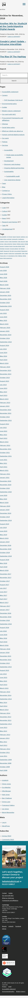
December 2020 (5, 481)
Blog (3, 187)
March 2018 (4, 571)
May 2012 (3, 742)
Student (6, 253)
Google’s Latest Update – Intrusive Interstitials (13, 43)
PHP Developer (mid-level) (13, 100)
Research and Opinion (9, 222)
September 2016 (6, 624)
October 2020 (5, 488)
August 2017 (4, 585)
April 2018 (3, 567)
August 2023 (4, 381)
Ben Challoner (7, 798)
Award (14, 237)
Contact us (6, 191)
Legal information (8, 198)
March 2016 (4, 646)
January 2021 (4, 478)
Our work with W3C (9, 115)
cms (27, 237)
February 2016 (5, 649)
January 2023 (4, 406)
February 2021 (5, 474)
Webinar (20, 256)
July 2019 (3, 528)
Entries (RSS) (6, 836)
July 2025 (3, 313)
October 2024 (5, 338)
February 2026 (5, 288)
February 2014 (5, 713)
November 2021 (5, 449)
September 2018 (6, 556)
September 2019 (6, 521)
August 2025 (4, 310)
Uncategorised (7, 229)
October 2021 (5, 453)
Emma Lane (6, 802)
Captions (23, 237)
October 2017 (5, 581)
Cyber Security (21, 241)
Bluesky (4, 926)
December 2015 (5, 656)
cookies (2, 241)
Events (11, 246)
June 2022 (3, 431)
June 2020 (3, 496)
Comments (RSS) (8, 840)
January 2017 (4, 610)
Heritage (2, 249)
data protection (8, 244)
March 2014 (4, 710)
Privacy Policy (7, 194)
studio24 (5, 780)
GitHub (4, 929)
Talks (4, 226)
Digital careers (20, 244)
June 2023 (3, 388)
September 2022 (6, 421)
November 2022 (5, 413)
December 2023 (5, 371)
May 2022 (3, 435)
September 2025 (6, 306)
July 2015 (3, 674)
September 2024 (6, 342)
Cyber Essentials (13, 241)
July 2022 (3, 428)
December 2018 (5, 546)
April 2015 (3, 685)
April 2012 (3, 745)
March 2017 (4, 603)
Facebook (18, 926)
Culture (4, 211)
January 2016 (4, 653)
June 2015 (3, 678)
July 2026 (3, 271)
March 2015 (4, 688)
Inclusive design (14, 249)
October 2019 (5, 517)
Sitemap (5, 124)
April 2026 (3, 281)
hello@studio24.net (10, 881)
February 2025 (5, 328)
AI (7, 237)
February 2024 (5, 367)
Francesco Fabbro (8, 805)
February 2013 (5, 735)
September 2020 (6, 492)
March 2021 (4, 471)
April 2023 (3, 396)
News (4, 219)
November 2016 (5, 617)
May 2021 (3, 463)
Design (14, 244)
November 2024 (5, 335)
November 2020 (5, 485)
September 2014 (6, 699)
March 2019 (4, 538)
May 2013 (3, 731)
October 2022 (5, 417)
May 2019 (3, 535)
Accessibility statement (10, 92)
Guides (4, 107)
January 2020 (4, 510)
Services (5, 145)
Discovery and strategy (12, 165)
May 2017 (3, 596)
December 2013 (5, 717)
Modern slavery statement (11, 111)
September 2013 (6, 724)
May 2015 (3, 681)
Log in (4, 823)
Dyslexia (6, 246)
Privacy (4, 987)
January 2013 (4, 738)
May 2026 (3, 278)
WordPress (6, 826)
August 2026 (4, 267)
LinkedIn (10, 926)
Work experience (7, 258)
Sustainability (9, 172)
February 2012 (5, 749)
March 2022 (4, 442)
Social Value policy (8, 128)
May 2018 (3, 563)
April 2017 (3, 599)
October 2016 (5, 621)
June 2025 (3, 317)
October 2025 (5, 303)
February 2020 (5, 506)
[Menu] (24, 4)
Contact (4, 893)
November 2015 (5, 660)
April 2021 (3, 467)
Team (4, 184)
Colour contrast (7, 239)
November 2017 (5, 578)
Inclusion (7, 249)
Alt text (10, 237)
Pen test (12, 251)
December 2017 (5, 574)
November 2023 (5, 374)
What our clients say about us (12, 131)
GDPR (23, 246)
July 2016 (3, 631)
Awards (18, 237)
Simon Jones (6, 784)
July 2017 (3, 588)
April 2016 (3, 642)
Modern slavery (20, 991)
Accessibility (8, 150)
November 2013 (5, 720)
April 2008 (3, 770)
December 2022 (5, 410)
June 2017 (3, 592)
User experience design (12, 180)
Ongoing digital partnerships (14, 168)
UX (7, 256)
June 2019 (3, 531)
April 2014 (3, 706)
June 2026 (3, 274)
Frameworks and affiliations (10, 900)
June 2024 (3, 353)
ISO (19, 249)
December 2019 (5, 513)
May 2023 (3, 392)
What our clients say (8, 898)
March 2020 (4, 503)
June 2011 (3, 756)
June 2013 (3, 728)
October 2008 (5, 767)
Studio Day (11, 253)
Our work (5, 138)
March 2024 (4, 363)
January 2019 (4, 542)
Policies (4, 142)
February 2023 (5, 403)
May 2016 (3, 638)
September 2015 (6, 667)
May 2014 (3, 703)
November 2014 (5, 696)
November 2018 (5, 549)
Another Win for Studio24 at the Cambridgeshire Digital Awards (13, 26)
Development (9, 161)
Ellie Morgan (6, 791)
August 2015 (4, 671)
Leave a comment (13, 37)
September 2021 (6, 456)
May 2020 (3, 499)
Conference (21, 239)
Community (15, 239)
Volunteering (11, 256)
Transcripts (3, 256)
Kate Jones (6, 795)
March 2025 (4, 324)
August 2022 (4, 424)
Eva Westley (6, 788)
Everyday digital (17, 246)
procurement (17, 251)
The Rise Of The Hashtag (13, 56)
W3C (16, 256)
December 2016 (5, 613)
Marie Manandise (8, 813)
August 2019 (4, 524)
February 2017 (5, 606)
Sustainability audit (13, 176)
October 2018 (5, 553)
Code (4, 208)
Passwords (6, 251)
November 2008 (5, 763)
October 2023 (5, 378)
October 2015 (5, 663)
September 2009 (6, 760)
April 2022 (3, 438)
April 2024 (3, 360)
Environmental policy (9, 104)
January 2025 (4, 331)
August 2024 (4, 346)
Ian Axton (5, 809)
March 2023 (4, 399)
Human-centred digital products (13, 135)
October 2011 (5, 753)
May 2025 (3, 321)
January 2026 (4, 292)
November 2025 (5, 299)
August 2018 (4, 560)
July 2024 (3, 349)
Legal (9, 987)
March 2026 (4, 285)
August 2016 (4, 628)
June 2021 (3, 460)
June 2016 (3, 635)
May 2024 (3, 356)
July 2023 (3, 385)
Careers (5, 95)
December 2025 (5, 296)
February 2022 (5, 446)
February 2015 (5, 692)
